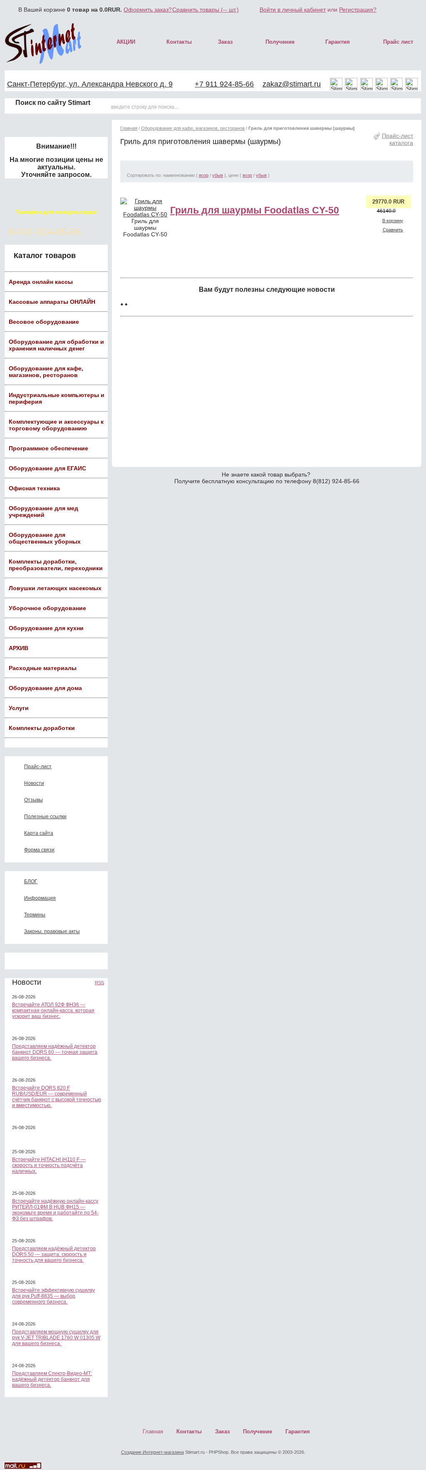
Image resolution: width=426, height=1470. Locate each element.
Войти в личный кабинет (293, 9)
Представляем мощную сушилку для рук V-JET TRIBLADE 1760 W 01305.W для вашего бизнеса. (56, 1337)
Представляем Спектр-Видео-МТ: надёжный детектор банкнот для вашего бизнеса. (52, 1379)
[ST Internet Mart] (44, 43)
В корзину (392, 220)
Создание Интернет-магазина (152, 1452)
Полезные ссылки (45, 816)
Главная (128, 128)
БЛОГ (30, 881)
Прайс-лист (38, 767)
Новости (34, 783)
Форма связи (39, 850)
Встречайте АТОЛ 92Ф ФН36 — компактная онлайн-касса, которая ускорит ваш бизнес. (53, 1010)
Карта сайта (38, 833)
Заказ (225, 42)
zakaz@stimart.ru (292, 84)
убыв (217, 175)
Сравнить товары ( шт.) (205, 9)
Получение (280, 42)
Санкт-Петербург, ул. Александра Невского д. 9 (90, 84)
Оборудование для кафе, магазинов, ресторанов (193, 128)
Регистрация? (357, 9)
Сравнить (393, 229)
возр (203, 175)
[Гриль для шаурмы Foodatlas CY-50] (145, 214)
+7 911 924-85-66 (224, 84)
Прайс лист (398, 42)
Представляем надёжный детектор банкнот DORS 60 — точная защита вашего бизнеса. (54, 1052)
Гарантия (337, 42)
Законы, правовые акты (52, 931)
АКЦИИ (125, 42)
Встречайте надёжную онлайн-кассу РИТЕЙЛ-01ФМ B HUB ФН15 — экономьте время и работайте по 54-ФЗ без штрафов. (55, 1210)
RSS (99, 982)
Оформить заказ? (148, 9)
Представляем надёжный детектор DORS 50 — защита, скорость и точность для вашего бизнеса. (54, 1254)
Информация (40, 898)
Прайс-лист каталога (397, 139)
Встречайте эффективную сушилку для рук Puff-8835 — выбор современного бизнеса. (53, 1296)
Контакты (179, 42)
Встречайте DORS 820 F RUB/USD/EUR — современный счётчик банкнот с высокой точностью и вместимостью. (56, 1096)
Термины (34, 915)
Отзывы (33, 800)
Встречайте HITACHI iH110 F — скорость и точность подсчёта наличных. (49, 1165)
